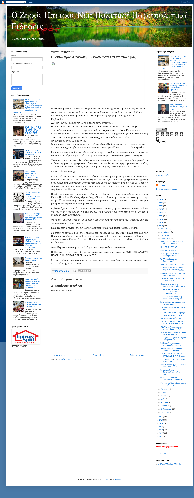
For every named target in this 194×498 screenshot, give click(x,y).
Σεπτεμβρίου (166, 239)
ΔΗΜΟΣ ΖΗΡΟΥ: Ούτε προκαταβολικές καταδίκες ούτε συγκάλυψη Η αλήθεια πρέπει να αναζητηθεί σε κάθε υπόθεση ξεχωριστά (27, 106)
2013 (161, 430)
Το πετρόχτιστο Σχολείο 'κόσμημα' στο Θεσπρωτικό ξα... (173, 333)
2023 (161, 209)
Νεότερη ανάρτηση (59, 355)
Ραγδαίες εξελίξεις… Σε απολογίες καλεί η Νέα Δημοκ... (173, 384)
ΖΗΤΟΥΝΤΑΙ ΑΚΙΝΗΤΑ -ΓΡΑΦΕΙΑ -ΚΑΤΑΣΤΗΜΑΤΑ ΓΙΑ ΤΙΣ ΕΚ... (172, 323)
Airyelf (105, 480)
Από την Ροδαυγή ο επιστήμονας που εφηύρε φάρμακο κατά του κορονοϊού (33, 217)
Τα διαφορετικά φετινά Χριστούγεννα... (33, 259)
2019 (161, 223)
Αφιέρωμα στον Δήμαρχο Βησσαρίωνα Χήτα (178, 107)
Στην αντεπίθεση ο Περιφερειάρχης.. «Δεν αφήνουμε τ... (170, 372)
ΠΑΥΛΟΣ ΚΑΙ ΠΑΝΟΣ (168, 247)
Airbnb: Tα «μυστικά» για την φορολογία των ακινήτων (171, 298)
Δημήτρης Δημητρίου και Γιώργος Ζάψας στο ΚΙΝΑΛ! (173, 339)
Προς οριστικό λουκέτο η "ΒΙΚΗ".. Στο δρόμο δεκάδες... (173, 243)
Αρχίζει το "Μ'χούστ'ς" (168, 250)
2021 (161, 216)
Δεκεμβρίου (165, 229)
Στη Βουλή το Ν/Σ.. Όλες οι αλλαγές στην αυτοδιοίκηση (33, 304)
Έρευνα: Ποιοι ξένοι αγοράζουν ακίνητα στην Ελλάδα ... (172, 350)
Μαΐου (163, 399)
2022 (161, 213)
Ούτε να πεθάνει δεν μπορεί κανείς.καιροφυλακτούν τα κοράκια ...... (33, 196)
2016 (161, 420)
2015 (161, 423)
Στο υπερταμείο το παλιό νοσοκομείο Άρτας (169, 255)
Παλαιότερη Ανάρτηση (138, 355)
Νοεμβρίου (165, 232)
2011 (161, 437)
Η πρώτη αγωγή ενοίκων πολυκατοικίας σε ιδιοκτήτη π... (173, 285)
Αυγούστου (165, 389)
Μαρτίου (164, 406)
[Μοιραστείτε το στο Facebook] (87, 270)
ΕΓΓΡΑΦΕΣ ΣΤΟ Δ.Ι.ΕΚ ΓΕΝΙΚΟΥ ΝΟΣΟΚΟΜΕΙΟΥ (173, 360)
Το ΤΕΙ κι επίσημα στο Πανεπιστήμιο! (168, 260)
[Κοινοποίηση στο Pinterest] (89, 270)
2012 (161, 433)
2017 (161, 417)
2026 (161, 199)
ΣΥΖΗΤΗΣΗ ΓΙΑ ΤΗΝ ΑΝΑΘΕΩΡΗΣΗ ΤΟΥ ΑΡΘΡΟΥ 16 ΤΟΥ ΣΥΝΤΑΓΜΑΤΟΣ (33, 130)
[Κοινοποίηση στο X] (84, 270)
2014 (161, 427)
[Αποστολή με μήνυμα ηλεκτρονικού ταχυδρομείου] (79, 270)
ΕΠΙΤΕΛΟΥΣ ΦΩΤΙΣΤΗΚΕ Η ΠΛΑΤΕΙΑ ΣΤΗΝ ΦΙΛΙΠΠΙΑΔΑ (172, 355)
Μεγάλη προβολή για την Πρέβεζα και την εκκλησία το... (173, 366)
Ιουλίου (164, 392)
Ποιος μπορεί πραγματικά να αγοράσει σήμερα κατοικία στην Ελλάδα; (33, 174)
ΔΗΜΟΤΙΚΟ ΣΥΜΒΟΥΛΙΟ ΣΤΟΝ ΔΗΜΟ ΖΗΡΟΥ (172, 280)
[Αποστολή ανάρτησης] (74, 271)
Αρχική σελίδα (98, 355)
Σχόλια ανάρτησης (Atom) (71, 359)
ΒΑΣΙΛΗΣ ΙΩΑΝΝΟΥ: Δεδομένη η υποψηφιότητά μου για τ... (172, 314)
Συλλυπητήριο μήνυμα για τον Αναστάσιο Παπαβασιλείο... (171, 344)
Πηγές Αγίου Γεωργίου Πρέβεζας (172, 318)
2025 (161, 203)
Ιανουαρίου (165, 412)
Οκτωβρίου (165, 236)
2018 (161, 226)
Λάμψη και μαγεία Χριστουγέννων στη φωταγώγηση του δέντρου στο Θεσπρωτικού (32, 283)
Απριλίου (164, 402)
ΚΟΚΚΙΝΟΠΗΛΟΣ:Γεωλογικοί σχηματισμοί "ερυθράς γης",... (172, 269)
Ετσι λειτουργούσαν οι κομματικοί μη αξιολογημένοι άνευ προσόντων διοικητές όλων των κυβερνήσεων (33, 242)
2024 (161, 206)
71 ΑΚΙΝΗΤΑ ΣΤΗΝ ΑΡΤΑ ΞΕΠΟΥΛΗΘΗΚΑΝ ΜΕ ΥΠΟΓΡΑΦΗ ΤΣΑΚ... (170, 291)
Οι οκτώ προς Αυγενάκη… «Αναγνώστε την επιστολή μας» (173, 379)
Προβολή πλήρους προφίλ (166, 189)
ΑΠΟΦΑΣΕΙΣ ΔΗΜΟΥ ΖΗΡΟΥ (169, 464)
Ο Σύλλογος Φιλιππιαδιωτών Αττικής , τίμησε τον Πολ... (171, 328)
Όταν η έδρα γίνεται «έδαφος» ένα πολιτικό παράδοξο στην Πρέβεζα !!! (178, 87)
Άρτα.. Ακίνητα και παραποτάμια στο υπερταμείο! (172, 303)
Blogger (118, 480)
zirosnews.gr (163, 454)
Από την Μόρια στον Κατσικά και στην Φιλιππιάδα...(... (172, 274)
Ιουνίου (164, 396)
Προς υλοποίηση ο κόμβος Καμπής (173, 264)
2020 (161, 219)
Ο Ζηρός (162, 185)
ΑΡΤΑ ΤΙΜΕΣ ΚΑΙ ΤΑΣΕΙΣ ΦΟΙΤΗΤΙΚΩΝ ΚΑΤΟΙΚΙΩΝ (33, 152)
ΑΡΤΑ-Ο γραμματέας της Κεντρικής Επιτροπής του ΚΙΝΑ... (173, 309)
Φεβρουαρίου (166, 409)
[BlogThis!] (81, 270)
